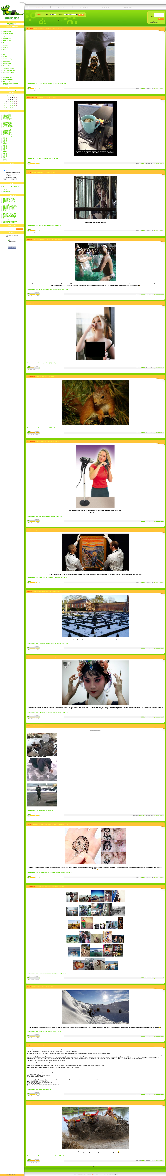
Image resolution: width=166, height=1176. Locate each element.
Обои (4, 52)
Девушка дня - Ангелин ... (9, 199)
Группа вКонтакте (8, 33)
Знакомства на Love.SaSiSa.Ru (11, 186)
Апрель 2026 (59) (7, 118)
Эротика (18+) (6, 65)
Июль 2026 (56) (7, 115)
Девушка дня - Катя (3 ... (9, 198)
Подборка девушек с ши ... (10, 215)
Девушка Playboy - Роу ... (9, 213)
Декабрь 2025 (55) (7, 123)
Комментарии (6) (160, 230)
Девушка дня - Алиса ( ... (9, 217)
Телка (94, 1174)
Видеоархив (6, 42)
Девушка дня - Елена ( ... (9, 207)
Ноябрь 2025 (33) (7, 124)
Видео (28, 725)
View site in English (8, 79)
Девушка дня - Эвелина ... (10, 209)
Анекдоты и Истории (8, 68)
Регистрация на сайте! (155, 21)
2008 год (5, 155)
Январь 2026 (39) (7, 122)
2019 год (5, 142)
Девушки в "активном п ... (10, 220)
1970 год (5, 160)
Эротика (29, 28)
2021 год (5, 140)
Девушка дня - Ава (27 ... (9, 200)
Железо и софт (7, 63)
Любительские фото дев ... (10, 216)
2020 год (5, 141)
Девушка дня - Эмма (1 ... (9, 222)
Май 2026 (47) (6, 117)
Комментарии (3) (160, 88)
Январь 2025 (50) (7, 136)
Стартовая (76, 1174)
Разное (5, 56)
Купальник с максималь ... (10, 212)
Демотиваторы (7, 40)
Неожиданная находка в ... (10, 221)
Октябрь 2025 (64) (7, 125)
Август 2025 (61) (7, 127)
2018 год (5, 144)
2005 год (5, 159)
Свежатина (82, 1174)
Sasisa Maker (142, 815)
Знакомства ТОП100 (8, 72)
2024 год (5, 137)
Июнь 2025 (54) (7, 130)
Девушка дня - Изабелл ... (9, 208)
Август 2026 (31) (7, 114)
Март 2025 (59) (6, 133)
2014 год (5, 148)
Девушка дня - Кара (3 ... (9, 202)
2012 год (5, 150)
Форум (5, 49)
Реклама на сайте (7, 77)
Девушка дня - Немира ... (9, 201)
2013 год (5, 149)
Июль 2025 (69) (7, 129)
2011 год (5, 152)
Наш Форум (99, 1174)
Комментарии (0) (160, 163)
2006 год (5, 157)
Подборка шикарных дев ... (10, 210)
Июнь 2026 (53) (7, 116)
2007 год (5, 156)
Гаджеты (5, 47)
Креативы (5, 45)
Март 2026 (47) (6, 119)
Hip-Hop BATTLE (7, 36)
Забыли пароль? (154, 22)
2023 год (5, 138)
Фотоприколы (7, 38)
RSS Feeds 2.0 (6, 81)
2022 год (5, 139)
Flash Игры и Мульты (8, 58)
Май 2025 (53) (6, 131)
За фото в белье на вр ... (9, 214)
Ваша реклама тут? (12, 23)
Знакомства (6, 61)
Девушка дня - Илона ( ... (9, 205)
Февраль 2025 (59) (7, 134)
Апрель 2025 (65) (7, 132)
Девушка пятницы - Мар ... (10, 206)
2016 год (5, 146)
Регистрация (89, 1174)
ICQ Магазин (6, 191)
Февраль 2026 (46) (7, 121)
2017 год (5, 145)
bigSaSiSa (15, 1174)
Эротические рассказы (9, 70)
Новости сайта (7, 31)
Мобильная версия (113, 1174)
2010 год (5, 153)
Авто (4, 54)
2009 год (5, 154)
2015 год (5, 147)
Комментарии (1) (160, 877)
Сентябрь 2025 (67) (8, 126)
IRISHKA (143, 88)
